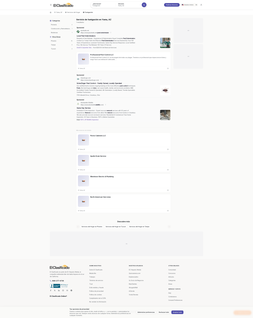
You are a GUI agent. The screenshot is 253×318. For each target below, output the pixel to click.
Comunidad (172, 270)
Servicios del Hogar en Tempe (139, 226)
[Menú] (51, 5)
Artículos (171, 277)
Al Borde (132, 291)
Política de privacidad (96, 291)
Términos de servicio (96, 280)
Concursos (171, 273)
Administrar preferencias (146, 312)
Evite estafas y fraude (96, 287)
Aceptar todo (177, 312)
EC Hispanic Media (135, 270)
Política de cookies (95, 294)
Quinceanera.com (134, 273)
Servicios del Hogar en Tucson (116, 226)
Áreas (170, 284)
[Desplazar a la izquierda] (77, 226)
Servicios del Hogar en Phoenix (92, 226)
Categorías (172, 280)
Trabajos (92, 277)
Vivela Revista (133, 294)
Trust (91, 284)
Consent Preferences (175, 300)
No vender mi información (97, 302)
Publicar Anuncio (172, 5)
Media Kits (92, 273)
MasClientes (133, 284)
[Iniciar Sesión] (201, 5)
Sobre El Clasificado (95, 270)
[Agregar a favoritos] (168, 68)
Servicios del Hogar (73, 12)
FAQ (169, 293)
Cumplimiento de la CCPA (97, 298)
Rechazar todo (164, 312)
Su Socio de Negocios (136, 280)
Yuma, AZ (59, 12)
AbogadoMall (133, 287)
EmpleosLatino (133, 277)
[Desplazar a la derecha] (169, 226)
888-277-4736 (58, 281)
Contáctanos (172, 296)
